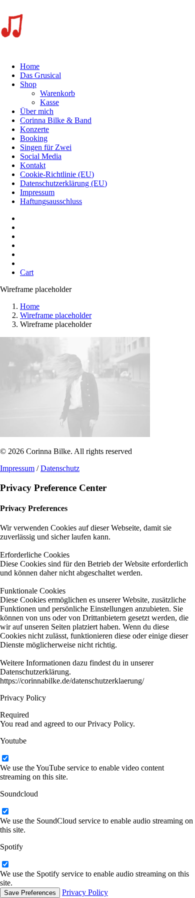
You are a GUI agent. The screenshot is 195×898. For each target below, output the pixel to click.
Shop (28, 84)
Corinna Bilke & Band (56, 120)
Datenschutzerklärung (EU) (63, 183)
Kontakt (33, 165)
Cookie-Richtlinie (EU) (57, 174)
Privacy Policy (85, 892)
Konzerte (34, 129)
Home (30, 66)
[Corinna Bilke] (97, 27)
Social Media (41, 156)
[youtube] (5, 758)
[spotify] (5, 864)
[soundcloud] (5, 812)
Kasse (49, 102)
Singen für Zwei (46, 147)
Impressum (37, 192)
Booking (34, 138)
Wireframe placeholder (56, 315)
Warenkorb (57, 93)
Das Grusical (40, 75)
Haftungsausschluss (51, 201)
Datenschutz (60, 468)
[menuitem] (107, 66)
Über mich (37, 111)
